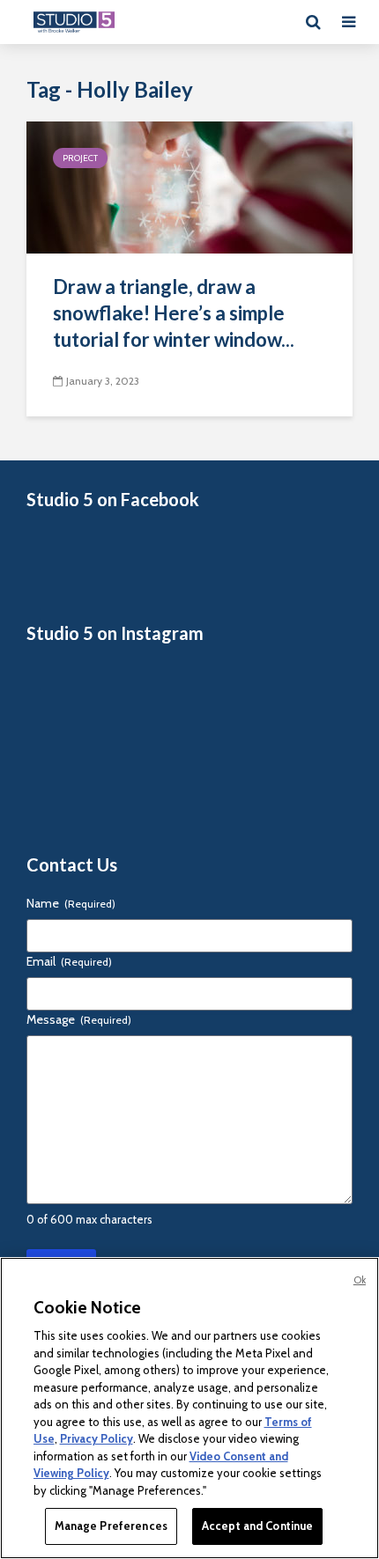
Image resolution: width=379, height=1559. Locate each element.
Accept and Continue (257, 1526)
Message (78, 1019)
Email (69, 961)
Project (80, 158)
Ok (359, 1280)
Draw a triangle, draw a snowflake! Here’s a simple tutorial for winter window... (173, 313)
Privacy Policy (96, 1438)
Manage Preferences (111, 1526)
